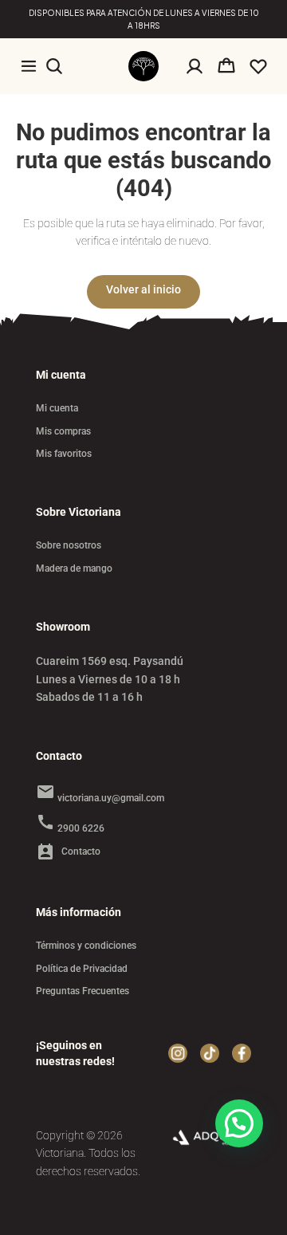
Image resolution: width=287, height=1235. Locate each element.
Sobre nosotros (68, 545)
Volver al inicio (143, 290)
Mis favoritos (64, 453)
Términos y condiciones (86, 945)
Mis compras (63, 431)
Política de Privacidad (82, 968)
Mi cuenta (57, 408)
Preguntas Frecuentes (82, 991)
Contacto (68, 852)
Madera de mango (74, 568)
